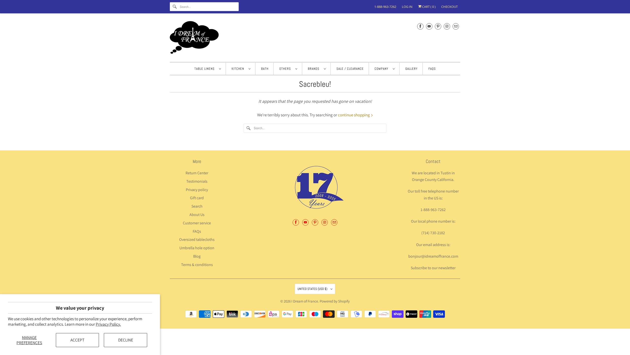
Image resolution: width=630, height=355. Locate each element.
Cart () (428, 6)
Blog (197, 256)
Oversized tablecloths (197, 239)
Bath (264, 69)
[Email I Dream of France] (456, 26)
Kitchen (239, 69)
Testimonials (196, 181)
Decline (125, 340)
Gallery (411, 69)
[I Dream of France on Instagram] (447, 26)
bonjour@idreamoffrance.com (433, 256)
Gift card (197, 197)
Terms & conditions (197, 264)
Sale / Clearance (350, 69)
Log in (407, 6)
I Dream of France (304, 301)
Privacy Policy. (108, 324)
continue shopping (354, 115)
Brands (314, 69)
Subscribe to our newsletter (433, 267)
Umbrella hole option (196, 247)
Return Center (197, 173)
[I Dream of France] (315, 39)
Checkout (449, 6)
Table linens (205, 69)
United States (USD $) (313, 289)
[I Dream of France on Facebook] (420, 26)
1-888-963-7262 (385, 6)
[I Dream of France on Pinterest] (438, 26)
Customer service (197, 223)
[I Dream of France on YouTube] (429, 26)
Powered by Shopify (335, 301)
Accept (77, 340)
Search (197, 206)
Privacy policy (197, 189)
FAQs (432, 69)
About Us (197, 214)
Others (286, 69)
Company (382, 69)
